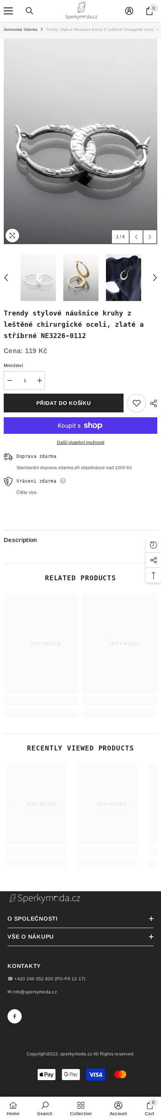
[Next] (150, 236)
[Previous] (136, 236)
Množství (13, 365)
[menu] (8, 10)
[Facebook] (14, 1016)
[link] (41, 701)
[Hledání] (29, 10)
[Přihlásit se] (129, 11)
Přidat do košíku (63, 403)
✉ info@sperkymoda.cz (32, 992)
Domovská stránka (20, 29)
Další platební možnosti (80, 442)
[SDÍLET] (151, 403)
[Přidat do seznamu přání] (136, 403)
